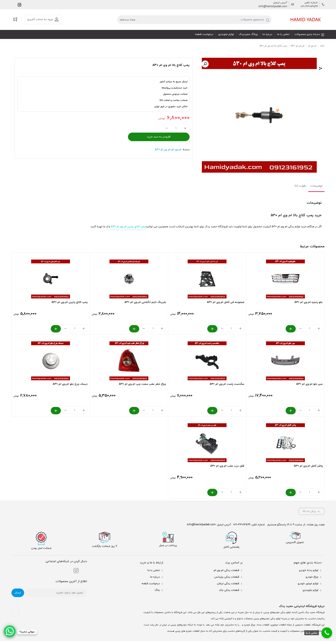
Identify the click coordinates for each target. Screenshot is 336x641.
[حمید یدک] (305, 19)
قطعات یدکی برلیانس (226, 577)
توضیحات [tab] (316, 186)
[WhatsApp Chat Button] (10, 631)
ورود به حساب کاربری (40, 19)
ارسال (18, 593)
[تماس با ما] (326, 632)
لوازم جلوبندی (310, 590)
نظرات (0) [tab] (300, 186)
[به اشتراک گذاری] (321, 69)
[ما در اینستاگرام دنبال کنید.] (19, 4)
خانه (322, 45)
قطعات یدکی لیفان (228, 583)
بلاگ (157, 590)
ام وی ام (312, 45)
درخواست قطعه (151, 583)
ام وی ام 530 (297, 45)
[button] (205, 63)
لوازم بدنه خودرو (308, 570)
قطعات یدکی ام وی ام (226, 570)
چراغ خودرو (312, 577)
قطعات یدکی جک (229, 590)
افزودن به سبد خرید (159, 137)
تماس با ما (153, 570)
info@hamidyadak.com (273, 6)
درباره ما (155, 577)
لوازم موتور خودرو (308, 583)
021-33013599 (309, 6)
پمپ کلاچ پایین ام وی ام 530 (128, 226)
